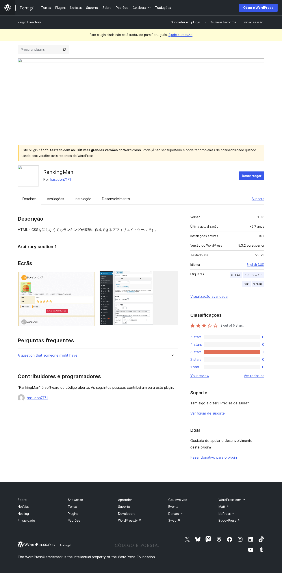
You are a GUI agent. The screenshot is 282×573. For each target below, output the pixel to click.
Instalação (82, 199)
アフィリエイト (253, 274)
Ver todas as (254, 376)
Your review (199, 376)
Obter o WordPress (258, 7)
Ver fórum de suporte (207, 413)
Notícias (23, 506)
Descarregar (252, 176)
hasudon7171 (60, 179)
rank (246, 283)
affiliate (236, 274)
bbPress (226, 513)
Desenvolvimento (116, 199)
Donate (175, 513)
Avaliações (55, 199)
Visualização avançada (209, 296)
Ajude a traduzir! (181, 35)
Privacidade (26, 520)
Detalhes (29, 199)
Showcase (75, 500)
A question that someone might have (47, 355)
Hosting (23, 513)
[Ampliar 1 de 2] (90, 277)
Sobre (22, 500)
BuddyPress (229, 520)
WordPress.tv (129, 520)
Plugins (73, 513)
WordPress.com (232, 500)
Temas (73, 506)
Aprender (125, 500)
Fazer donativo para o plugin (213, 457)
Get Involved (177, 500)
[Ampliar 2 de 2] (172, 277)
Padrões (74, 520)
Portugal (65, 545)
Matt (224, 506)
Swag (174, 520)
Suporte (258, 199)
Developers (126, 513)
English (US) (255, 264)
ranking (258, 283)
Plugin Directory (29, 22)
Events (173, 506)
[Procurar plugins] (64, 49)
